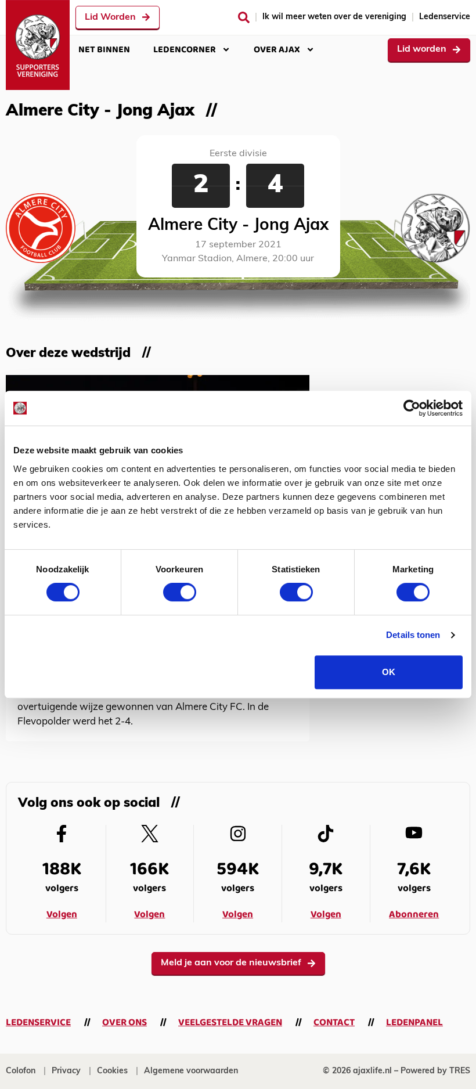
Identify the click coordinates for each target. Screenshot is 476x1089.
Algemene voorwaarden (191, 1071)
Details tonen (413, 635)
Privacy (66, 1071)
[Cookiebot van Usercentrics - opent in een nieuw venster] (412, 408)
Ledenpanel (414, 1022)
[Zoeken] (244, 17)
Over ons (124, 1022)
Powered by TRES (435, 1071)
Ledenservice (444, 17)
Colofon (20, 1071)
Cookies (112, 1071)
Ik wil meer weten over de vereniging (334, 17)
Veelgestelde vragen (230, 1022)
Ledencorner (184, 49)
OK (388, 672)
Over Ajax (277, 49)
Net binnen (104, 49)
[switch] (179, 592)
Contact (334, 1022)
